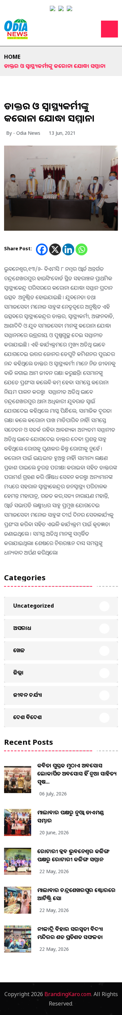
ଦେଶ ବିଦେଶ (27, 717)
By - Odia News (23, 133)
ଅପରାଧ (22, 628)
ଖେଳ (19, 650)
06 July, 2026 (53, 793)
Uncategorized (33, 605)
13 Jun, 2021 (62, 133)
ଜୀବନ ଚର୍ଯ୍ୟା (27, 695)
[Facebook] (42, 249)
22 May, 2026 (54, 871)
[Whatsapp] (81, 249)
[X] (55, 249)
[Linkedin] (68, 249)
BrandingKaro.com (67, 994)
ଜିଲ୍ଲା (18, 672)
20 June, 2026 (54, 832)
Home (12, 56)
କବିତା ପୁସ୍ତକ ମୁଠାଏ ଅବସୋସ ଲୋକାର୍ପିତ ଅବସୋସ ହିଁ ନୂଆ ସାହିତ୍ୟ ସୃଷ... (77, 773)
